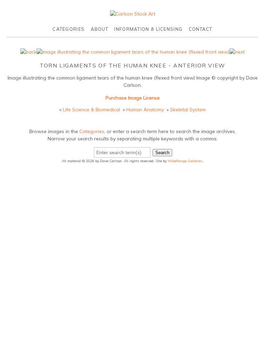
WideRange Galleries (185, 161)
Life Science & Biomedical (91, 109)
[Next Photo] (237, 52)
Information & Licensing (148, 29)
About (100, 29)
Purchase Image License (133, 98)
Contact (201, 29)
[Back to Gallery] (133, 52)
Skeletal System (188, 109)
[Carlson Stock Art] (132, 14)
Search (162, 152)
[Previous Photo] (28, 52)
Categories (68, 29)
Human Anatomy (145, 109)
